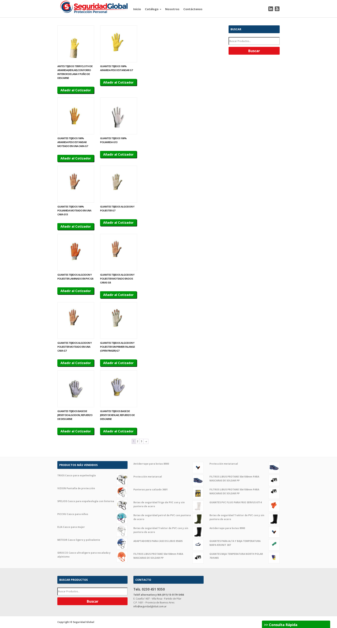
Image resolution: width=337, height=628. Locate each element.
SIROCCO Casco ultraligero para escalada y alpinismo (84, 554)
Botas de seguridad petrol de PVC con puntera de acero (162, 517)
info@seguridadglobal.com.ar (150, 606)
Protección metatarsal (147, 476)
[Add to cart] (76, 44)
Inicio (137, 9)
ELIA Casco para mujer (71, 527)
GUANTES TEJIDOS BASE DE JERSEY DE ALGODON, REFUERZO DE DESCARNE (74, 415)
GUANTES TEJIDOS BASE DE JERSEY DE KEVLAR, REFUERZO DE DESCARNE (117, 415)
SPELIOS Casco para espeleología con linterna (85, 501)
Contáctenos (192, 9)
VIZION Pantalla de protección (76, 488)
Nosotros (172, 9)
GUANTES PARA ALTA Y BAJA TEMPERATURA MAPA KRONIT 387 (235, 543)
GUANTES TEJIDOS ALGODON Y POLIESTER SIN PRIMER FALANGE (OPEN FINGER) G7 (117, 346)
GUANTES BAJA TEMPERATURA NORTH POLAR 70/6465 (236, 555)
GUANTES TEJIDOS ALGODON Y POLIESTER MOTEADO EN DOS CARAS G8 (117, 278)
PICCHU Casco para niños (72, 514)
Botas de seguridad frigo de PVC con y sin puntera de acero (159, 504)
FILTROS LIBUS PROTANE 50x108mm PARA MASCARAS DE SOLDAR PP (158, 555)
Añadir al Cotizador (75, 90)
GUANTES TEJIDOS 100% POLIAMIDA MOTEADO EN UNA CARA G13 (74, 210)
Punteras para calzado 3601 (150, 489)
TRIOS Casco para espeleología (76, 475)
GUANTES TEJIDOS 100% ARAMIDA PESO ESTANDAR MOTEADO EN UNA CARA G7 (72, 142)
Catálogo (152, 9)
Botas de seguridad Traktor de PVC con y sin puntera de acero (160, 530)
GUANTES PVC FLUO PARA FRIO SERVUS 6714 (235, 502)
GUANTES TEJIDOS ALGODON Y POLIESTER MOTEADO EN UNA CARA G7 (74, 346)
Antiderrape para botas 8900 (151, 463)
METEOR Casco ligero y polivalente (78, 540)
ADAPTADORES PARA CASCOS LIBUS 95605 (158, 541)
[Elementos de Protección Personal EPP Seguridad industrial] (94, 6)
